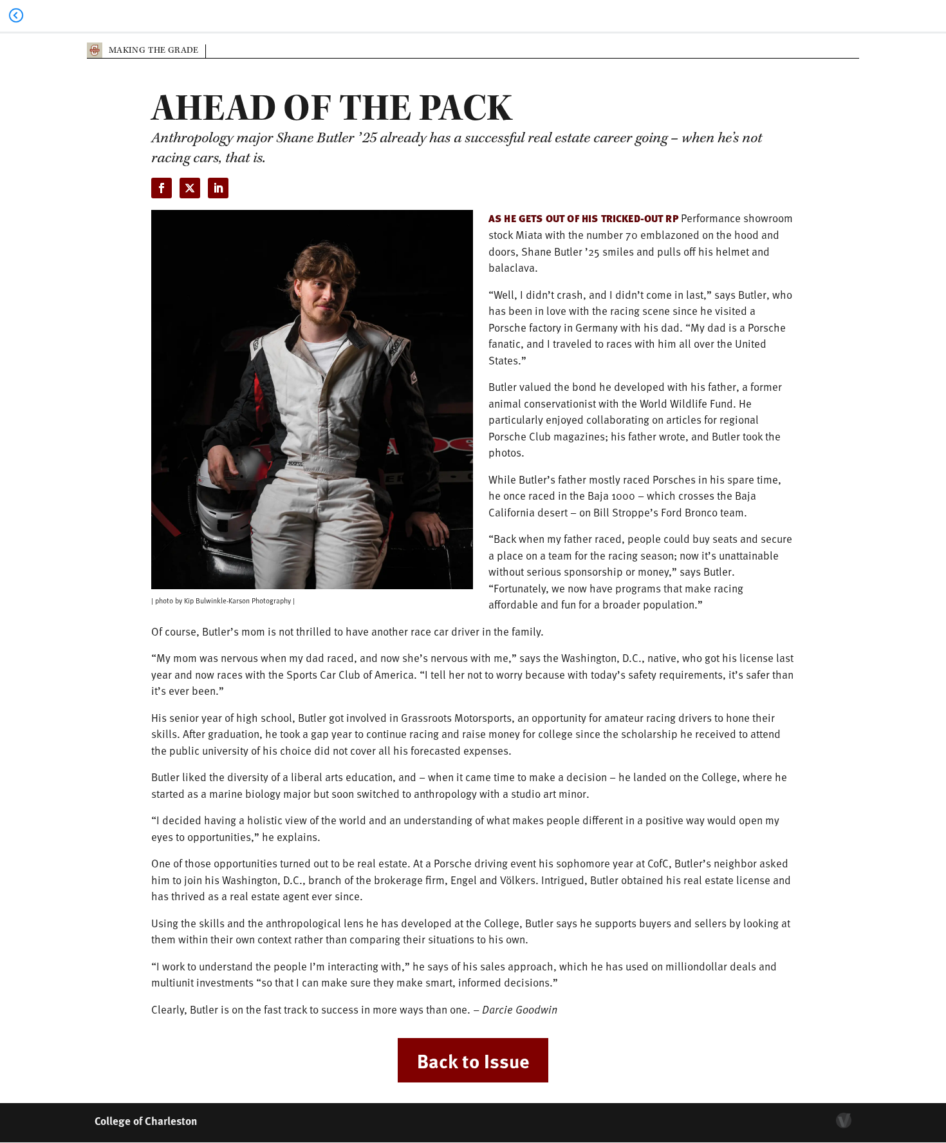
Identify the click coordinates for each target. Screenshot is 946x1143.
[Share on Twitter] (190, 188)
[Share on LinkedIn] (218, 188)
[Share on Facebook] (161, 188)
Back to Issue (473, 1060)
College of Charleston (146, 1120)
